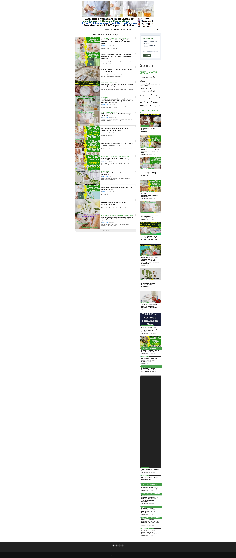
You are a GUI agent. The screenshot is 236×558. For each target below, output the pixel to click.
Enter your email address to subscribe (149, 46)
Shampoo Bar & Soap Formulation (120, 549)
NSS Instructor (105, 45)
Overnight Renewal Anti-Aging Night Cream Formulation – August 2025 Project (149, 90)
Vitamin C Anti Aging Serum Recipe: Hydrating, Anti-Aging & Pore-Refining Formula (150, 100)
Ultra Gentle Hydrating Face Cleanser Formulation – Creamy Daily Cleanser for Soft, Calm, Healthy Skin (150, 84)
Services (96, 549)
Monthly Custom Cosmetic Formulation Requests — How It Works (148, 88)
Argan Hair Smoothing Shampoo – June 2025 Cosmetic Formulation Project (149, 93)
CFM (112, 29)
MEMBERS (129, 29)
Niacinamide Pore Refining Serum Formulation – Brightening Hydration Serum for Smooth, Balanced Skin (150, 80)
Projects (123, 29)
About (91, 549)
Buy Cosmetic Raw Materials (105, 549)
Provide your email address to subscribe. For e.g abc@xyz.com (150, 51)
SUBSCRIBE (147, 55)
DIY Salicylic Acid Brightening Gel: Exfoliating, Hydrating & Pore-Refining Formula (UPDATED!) (150, 103)
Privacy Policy (138, 549)
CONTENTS (116, 29)
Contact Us (131, 549)
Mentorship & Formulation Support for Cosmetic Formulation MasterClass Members (150, 76)
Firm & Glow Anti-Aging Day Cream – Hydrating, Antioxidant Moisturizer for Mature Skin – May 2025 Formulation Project (150, 97)
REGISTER (106, 29)
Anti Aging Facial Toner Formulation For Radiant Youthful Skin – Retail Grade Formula (150, 106)
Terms (144, 549)
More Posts (106, 230)
